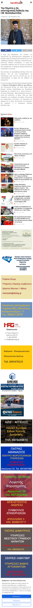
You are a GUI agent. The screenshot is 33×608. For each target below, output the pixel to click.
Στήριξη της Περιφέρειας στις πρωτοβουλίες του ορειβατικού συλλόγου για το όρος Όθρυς (23, 208)
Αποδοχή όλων (16, 596)
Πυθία (3, 118)
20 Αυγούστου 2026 (19, 224)
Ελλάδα (3, 207)
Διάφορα (3, 154)
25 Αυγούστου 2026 (19, 122)
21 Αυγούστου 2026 (19, 171)
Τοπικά (3, 128)
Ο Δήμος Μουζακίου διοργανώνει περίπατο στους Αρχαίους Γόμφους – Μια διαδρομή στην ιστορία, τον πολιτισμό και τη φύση (22, 188)
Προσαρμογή (16, 600)
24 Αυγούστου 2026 (19, 141)
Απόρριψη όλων (16, 604)
